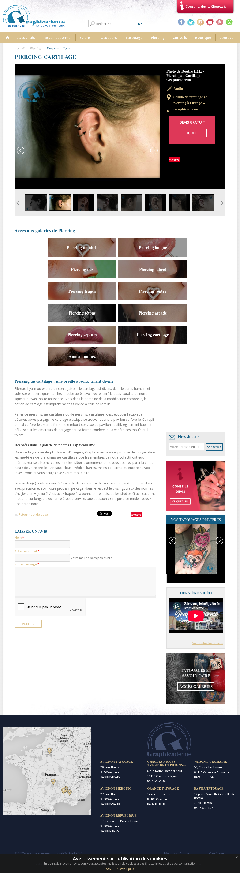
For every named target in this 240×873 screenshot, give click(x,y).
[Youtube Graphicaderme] (210, 22)
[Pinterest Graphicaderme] (219, 22)
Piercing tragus (82, 291)
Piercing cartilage (153, 335)
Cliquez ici (192, 133)
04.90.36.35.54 (203, 777)
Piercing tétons (82, 313)
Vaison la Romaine (210, 761)
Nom (19, 537)
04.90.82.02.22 (110, 831)
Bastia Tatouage (209, 788)
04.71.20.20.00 (156, 781)
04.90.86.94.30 (110, 804)
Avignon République (118, 815)
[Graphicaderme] (34, 16)
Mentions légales (177, 853)
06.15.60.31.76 (203, 808)
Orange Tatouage (163, 788)
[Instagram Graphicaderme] (200, 22)
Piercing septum (82, 335)
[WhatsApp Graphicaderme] (229, 22)
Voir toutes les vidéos (207, 643)
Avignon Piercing (115, 788)
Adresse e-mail (27, 551)
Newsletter (188, 436)
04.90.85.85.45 (110, 777)
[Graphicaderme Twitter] (191, 22)
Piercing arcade (153, 313)
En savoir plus (125, 869)
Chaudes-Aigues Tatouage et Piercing (166, 763)
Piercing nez (82, 269)
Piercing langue (153, 247)
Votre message (27, 564)
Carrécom (216, 853)
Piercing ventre (152, 291)
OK (108, 868)
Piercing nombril (82, 247)
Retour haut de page (33, 514)
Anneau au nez (82, 356)
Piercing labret (152, 269)
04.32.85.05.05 (156, 804)
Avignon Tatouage (116, 761)
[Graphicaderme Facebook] (181, 22)
